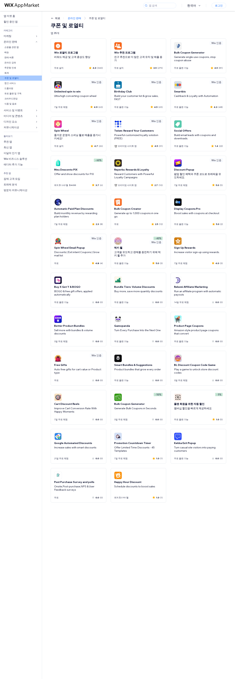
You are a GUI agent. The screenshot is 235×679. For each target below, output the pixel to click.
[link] (21, 16)
